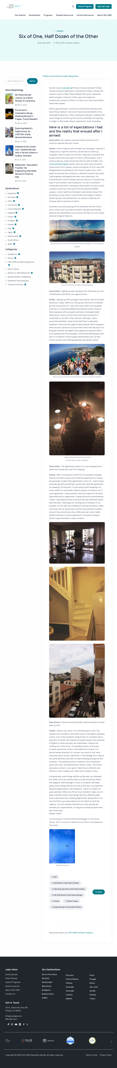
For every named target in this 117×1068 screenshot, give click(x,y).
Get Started (20, 15)
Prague (93, 979)
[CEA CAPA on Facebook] (24, 1024)
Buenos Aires (48, 994)
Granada (70, 987)
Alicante (45, 978)
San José (94, 987)
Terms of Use (91, 1055)
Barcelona (46, 986)
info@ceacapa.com (13, 1016)
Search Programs (12, 982)
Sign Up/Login (103, 6)
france (60, 31)
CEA (55, 877)
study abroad (67, 88)
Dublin (44, 998)
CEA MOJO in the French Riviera (66, 883)
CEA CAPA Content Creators (80, 932)
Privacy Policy (106, 1055)
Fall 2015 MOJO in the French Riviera (68, 895)
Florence (70, 975)
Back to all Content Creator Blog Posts (61, 76)
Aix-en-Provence (49, 974)
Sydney (93, 994)
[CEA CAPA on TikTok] (7, 1024)
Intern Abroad (11, 978)
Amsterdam (47, 982)
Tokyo (92, 998)
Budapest (46, 990)
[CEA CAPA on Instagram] (12, 1024)
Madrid (69, 998)
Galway (69, 983)
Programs (48, 15)
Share (100, 892)
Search (32, 81)
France (56, 901)
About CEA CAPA (104, 15)
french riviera (72, 901)
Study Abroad (11, 974)
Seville (92, 991)
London (69, 994)
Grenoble (70, 991)
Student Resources (64, 15)
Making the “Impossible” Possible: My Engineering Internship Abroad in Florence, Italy (26, 171)
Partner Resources (85, 15)
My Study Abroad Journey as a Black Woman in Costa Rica (25, 97)
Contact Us (10, 994)
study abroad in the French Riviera (67, 907)
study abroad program (59, 164)
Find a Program (85, 6)
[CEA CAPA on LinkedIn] (20, 1024)
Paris (92, 975)
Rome (92, 983)
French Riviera (72, 979)
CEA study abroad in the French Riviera (69, 889)
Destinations (34, 15)
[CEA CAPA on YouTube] (16, 1024)
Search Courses (12, 986)
